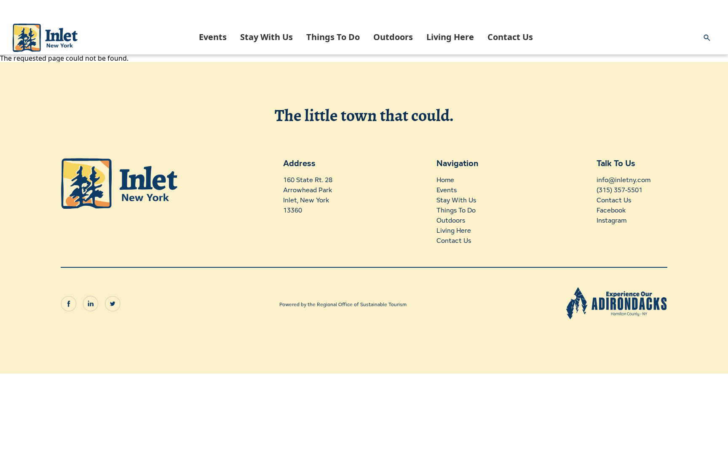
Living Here (450, 37)
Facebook (611, 210)
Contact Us (510, 37)
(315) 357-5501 (619, 190)
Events (213, 37)
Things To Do (333, 37)
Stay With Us (266, 37)
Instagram (611, 220)
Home (445, 179)
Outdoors (393, 37)
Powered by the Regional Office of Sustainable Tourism (343, 304)
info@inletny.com (623, 179)
